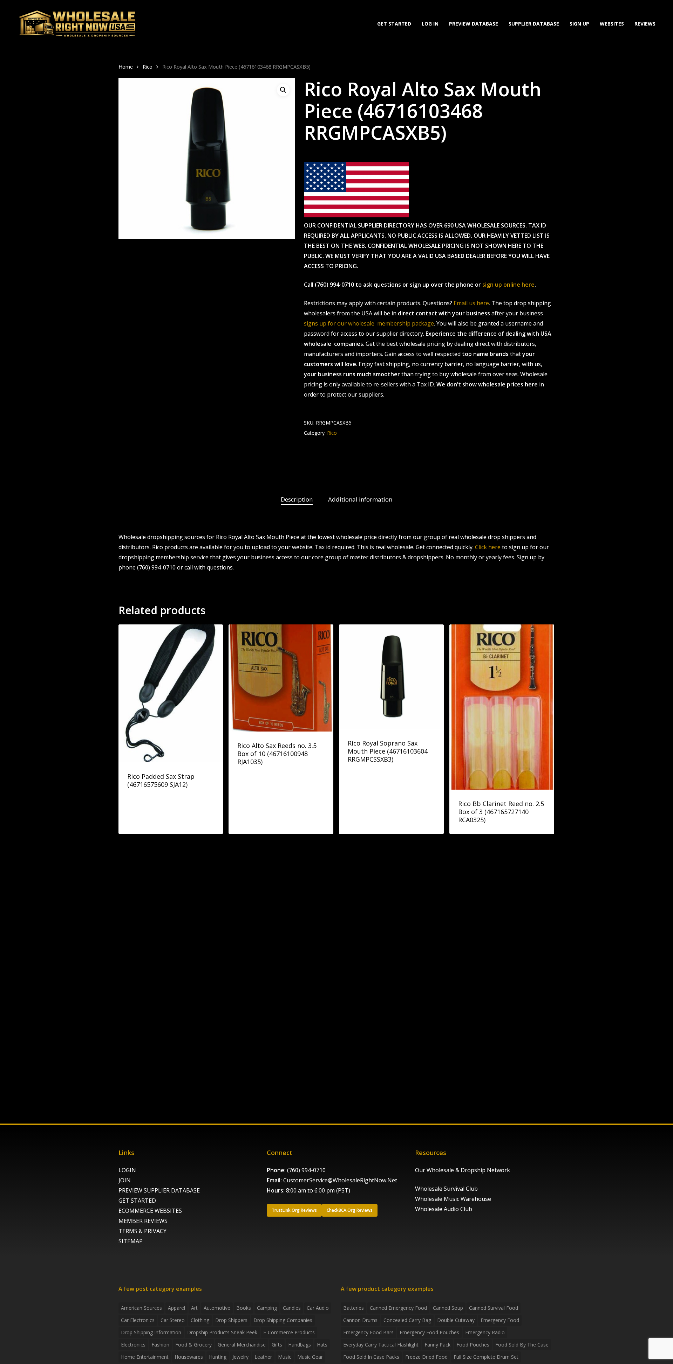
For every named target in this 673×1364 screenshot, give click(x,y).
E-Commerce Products (289, 1332)
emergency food (500, 1320)
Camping (267, 1307)
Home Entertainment (145, 1356)
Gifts (277, 1344)
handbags (299, 1344)
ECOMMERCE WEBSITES (150, 1211)
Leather (263, 1356)
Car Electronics (138, 1320)
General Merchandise (242, 1344)
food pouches (472, 1344)
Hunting (217, 1356)
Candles (292, 1307)
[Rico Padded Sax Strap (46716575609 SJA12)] (170, 693)
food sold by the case (522, 1344)
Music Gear (310, 1356)
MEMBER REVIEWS (143, 1221)
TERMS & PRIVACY (142, 1231)
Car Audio (318, 1307)
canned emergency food (398, 1307)
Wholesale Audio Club (443, 1209)
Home (125, 66)
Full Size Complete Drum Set (486, 1356)
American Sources (141, 1307)
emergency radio (485, 1332)
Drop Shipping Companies (282, 1320)
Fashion (160, 1344)
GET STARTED (137, 1200)
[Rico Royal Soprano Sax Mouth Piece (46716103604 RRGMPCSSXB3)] (391, 676)
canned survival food (493, 1307)
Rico (147, 66)
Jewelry (240, 1356)
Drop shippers (231, 1320)
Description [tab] (297, 499)
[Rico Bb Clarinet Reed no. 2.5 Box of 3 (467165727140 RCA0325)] (501, 707)
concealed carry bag (407, 1320)
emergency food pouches (429, 1332)
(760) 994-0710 (306, 1170)
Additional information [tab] (360, 499)
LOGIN (127, 1170)
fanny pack (437, 1344)
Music (284, 1356)
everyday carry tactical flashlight (381, 1344)
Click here (488, 547)
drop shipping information (151, 1332)
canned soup (448, 1307)
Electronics (133, 1344)
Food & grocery (193, 1344)
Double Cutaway (456, 1320)
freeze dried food (426, 1356)
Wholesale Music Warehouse (453, 1199)
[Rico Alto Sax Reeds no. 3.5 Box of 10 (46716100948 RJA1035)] (281, 678)
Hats (322, 1344)
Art (194, 1307)
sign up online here (508, 284)
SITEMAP (130, 1241)
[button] (283, 90)
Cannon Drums (360, 1320)
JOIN (124, 1180)
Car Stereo (173, 1320)
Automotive (217, 1307)
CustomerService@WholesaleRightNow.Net (340, 1180)
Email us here (471, 303)
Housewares (189, 1356)
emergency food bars (368, 1332)
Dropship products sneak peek (222, 1332)
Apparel (176, 1307)
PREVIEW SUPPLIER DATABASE (159, 1190)
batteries (353, 1307)
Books (243, 1307)
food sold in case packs (371, 1356)
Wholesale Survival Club (446, 1188)
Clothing (200, 1320)
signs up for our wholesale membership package (369, 323)
